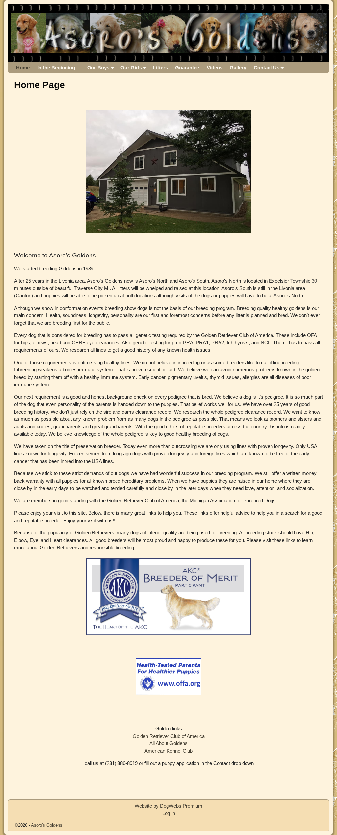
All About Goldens (168, 743)
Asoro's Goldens (46, 825)
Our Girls (131, 67)
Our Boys (98, 67)
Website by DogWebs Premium (168, 806)
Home (23, 67)
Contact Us (266, 67)
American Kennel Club (168, 751)
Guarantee (187, 67)
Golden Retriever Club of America (169, 736)
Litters (160, 67)
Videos (214, 67)
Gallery (238, 67)
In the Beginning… (58, 67)
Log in (168, 813)
